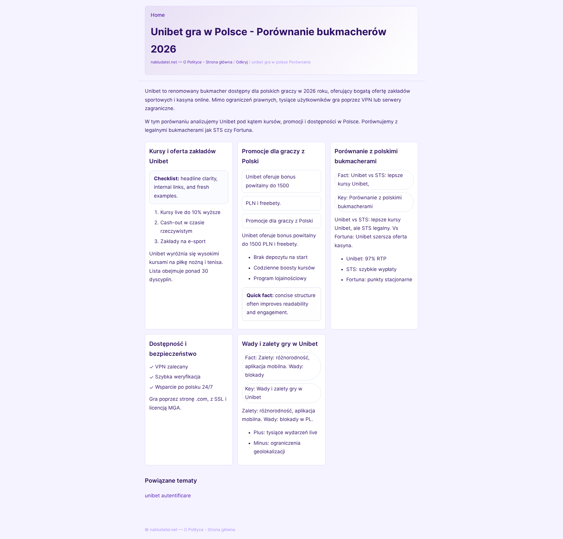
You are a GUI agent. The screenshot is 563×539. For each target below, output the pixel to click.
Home (158, 15)
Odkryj (242, 62)
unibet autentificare (168, 495)
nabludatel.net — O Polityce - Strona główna (191, 62)
